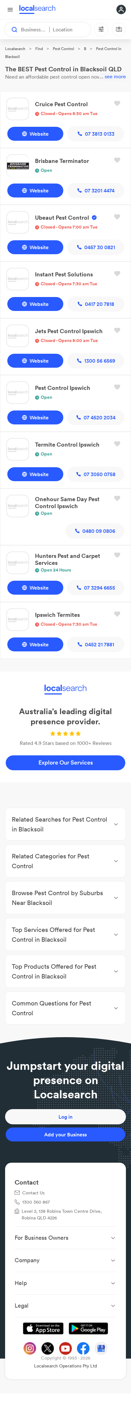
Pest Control (63, 48)
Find (39, 48)
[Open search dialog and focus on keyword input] (11, 29)
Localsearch (15, 48)
